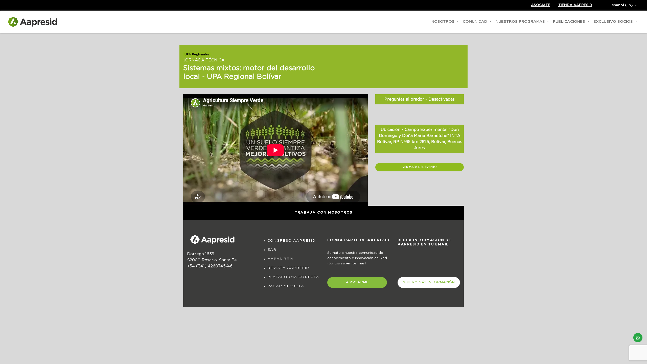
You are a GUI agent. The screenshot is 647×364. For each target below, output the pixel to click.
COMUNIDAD (476, 22)
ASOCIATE (540, 5)
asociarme (357, 282)
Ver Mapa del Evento (419, 167)
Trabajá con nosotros (324, 212)
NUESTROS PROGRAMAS (521, 22)
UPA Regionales (196, 54)
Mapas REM (280, 259)
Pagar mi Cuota (285, 286)
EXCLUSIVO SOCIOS (613, 22)
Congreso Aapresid (291, 240)
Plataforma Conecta (293, 277)
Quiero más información (429, 282)
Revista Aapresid (288, 268)
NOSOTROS (443, 22)
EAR (271, 250)
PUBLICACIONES (569, 22)
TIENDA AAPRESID (575, 5)
